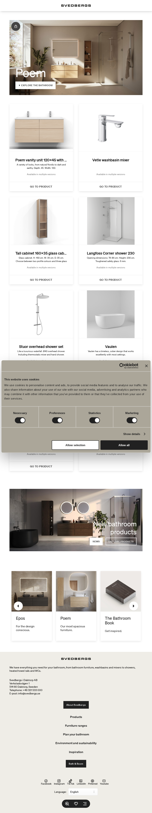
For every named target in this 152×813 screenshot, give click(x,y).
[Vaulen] (111, 334)
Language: (60, 792)
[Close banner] (146, 365)
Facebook (46, 783)
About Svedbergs (76, 704)
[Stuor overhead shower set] (41, 334)
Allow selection (75, 445)
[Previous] (18, 606)
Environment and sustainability (76, 743)
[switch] (57, 420)
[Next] (133, 606)
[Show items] (15, 26)
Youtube (104, 783)
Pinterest (93, 783)
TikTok (70, 783)
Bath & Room (76, 763)
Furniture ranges (76, 725)
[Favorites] (76, 803)
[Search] (67, 803)
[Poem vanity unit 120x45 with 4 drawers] (41, 147)
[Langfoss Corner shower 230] (111, 240)
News (96, 541)
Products (76, 717)
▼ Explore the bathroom (35, 85)
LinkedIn (81, 783)
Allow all (124, 445)
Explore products (121, 541)
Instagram (59, 783)
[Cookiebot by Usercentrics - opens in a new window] (122, 366)
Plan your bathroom (76, 734)
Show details (131, 433)
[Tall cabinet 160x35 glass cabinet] (41, 240)
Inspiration (76, 752)
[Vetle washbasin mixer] (111, 147)
